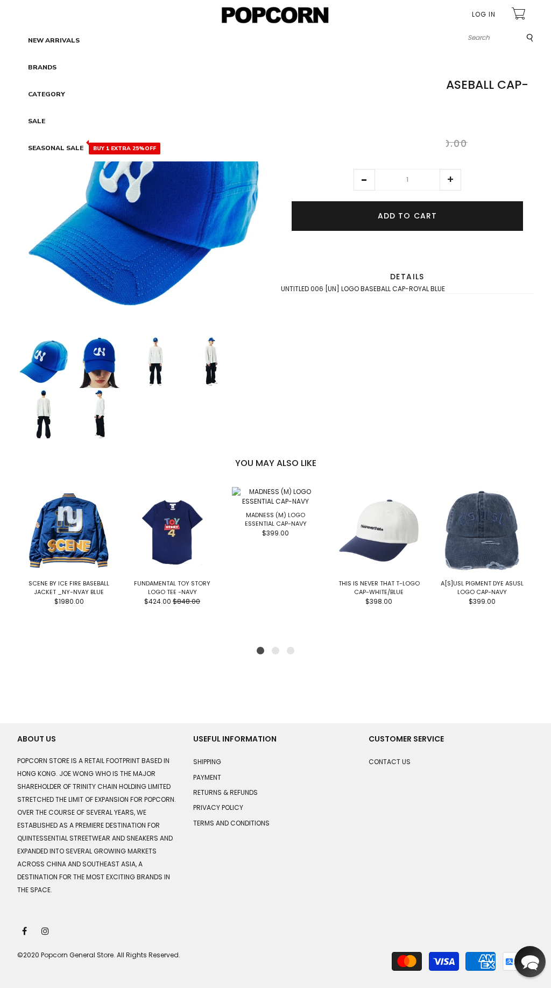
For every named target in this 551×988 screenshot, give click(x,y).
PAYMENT (207, 777)
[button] (364, 179)
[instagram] (46, 930)
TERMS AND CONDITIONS (231, 823)
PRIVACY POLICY (218, 807)
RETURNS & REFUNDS (225, 792)
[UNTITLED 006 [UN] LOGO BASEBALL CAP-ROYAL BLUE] (43, 361)
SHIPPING (207, 761)
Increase (450, 179)
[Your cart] (520, 14)
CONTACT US (390, 761)
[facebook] (25, 930)
